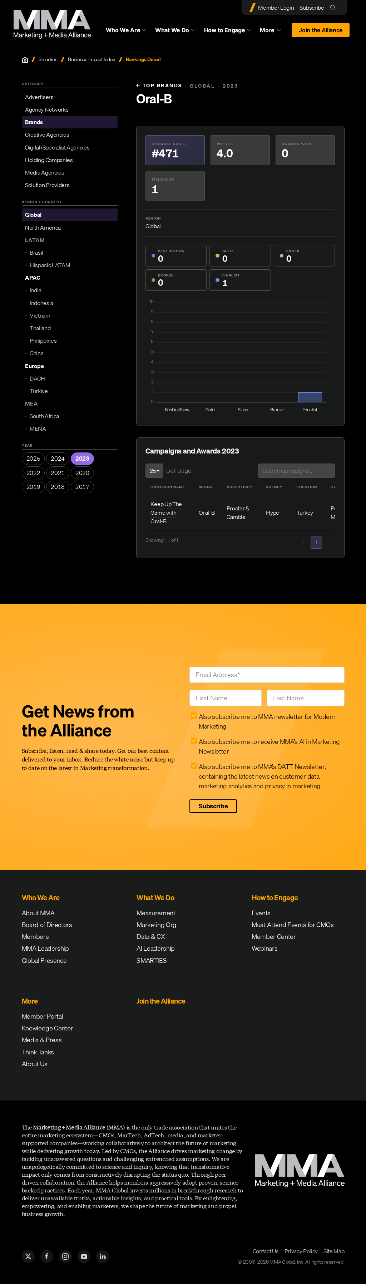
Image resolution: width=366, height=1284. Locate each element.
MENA (38, 428)
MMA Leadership (45, 948)
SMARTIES (152, 960)
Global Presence (44, 960)
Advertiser (239, 487)
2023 (82, 458)
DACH (37, 378)
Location (307, 487)
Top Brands (159, 85)
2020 (82, 472)
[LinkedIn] (102, 1256)
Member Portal (42, 1016)
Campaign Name (167, 487)
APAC (32, 277)
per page (178, 470)
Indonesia (41, 303)
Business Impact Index (91, 59)
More (274, 31)
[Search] (334, 7)
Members (35, 936)
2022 (33, 472)
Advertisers (39, 97)
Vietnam (40, 315)
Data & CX (151, 936)
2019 (33, 486)
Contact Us (266, 1251)
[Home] (25, 60)
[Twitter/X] (28, 1256)
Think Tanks (38, 1052)
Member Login (276, 7)
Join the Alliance (320, 30)
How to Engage (224, 30)
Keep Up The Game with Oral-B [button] (166, 512)
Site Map (333, 1251)
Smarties (48, 59)
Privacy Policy (301, 1251)
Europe (34, 366)
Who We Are (123, 30)
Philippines (43, 340)
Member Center (274, 936)
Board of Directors (47, 925)
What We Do (172, 30)
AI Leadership (156, 948)
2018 (58, 486)
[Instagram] (65, 1256)
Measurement (156, 913)
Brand (206, 487)
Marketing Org (157, 925)
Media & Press (42, 1040)
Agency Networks (46, 109)
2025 (33, 458)
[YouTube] (84, 1256)
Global (33, 214)
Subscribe (312, 7)
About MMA (38, 913)
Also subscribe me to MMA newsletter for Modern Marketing (267, 721)
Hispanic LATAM (50, 265)
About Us (35, 1064)
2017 (82, 486)
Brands (34, 122)
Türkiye (39, 391)
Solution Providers (47, 185)
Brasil (36, 252)
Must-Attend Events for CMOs (292, 925)
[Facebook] (46, 1256)
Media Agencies (44, 172)
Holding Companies (49, 160)
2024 (58, 458)
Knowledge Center (47, 1028)
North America (43, 227)
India (35, 290)
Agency (274, 487)
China (36, 353)
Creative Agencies (47, 134)
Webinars (264, 948)
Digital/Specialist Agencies (57, 147)
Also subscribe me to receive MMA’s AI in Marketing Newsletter (269, 746)
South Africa (44, 416)
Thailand (40, 328)
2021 (58, 472)
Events (261, 913)
